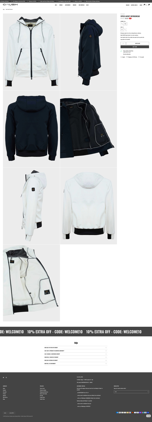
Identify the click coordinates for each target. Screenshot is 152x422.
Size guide (4, 392)
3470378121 (88, 398)
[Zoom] (57, 16)
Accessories (67, 5)
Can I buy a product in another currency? (54, 351)
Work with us (5, 397)
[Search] (146, 5)
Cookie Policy (42, 399)
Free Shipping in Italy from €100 (52, 1)
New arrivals (81, 5)
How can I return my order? (51, 360)
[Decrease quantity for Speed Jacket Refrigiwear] (121, 43)
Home (4, 9)
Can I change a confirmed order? (52, 354)
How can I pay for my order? (51, 347)
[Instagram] (7, 377)
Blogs (4, 399)
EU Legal (41, 395)
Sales (87, 5)
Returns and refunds (43, 393)
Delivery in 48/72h (20, 1)
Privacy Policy (42, 397)
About (4, 388)
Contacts (4, 390)
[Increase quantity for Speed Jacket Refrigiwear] (125, 43)
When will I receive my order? (51, 357)
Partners (4, 393)
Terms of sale (42, 388)
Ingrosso (4, 395)
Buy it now (135, 46)
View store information (127, 54)
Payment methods (43, 390)
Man (56, 5)
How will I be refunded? (50, 363)
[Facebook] (4, 377)
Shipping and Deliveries (44, 392)
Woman (60, 5)
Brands (74, 5)
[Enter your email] (148, 391)
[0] (148, 5)
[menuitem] (56, 5)
